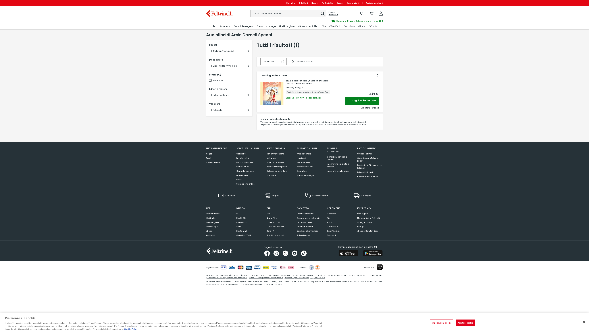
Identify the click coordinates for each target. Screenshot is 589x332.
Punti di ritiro (327, 3)
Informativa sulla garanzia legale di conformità (346, 275)
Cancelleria (332, 226)
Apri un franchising (275, 153)
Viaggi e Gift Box (365, 222)
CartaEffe (290, 3)
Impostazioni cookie (441, 322)
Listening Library (221, 95)
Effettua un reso (304, 162)
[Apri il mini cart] (371, 13)
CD (237, 213)
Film (268, 213)
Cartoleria (331, 213)
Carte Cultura (242, 166)
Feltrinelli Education (366, 172)
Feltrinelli (217, 110)
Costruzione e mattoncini (308, 218)
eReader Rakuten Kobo (367, 231)
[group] (338, 21)
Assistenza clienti (374, 3)
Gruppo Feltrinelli (365, 153)
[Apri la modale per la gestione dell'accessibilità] (380, 267)
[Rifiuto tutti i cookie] (584, 322)
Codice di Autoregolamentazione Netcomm (266, 278)
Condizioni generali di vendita (337, 158)
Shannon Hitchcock (318, 80)
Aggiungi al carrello (364, 100)
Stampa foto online (245, 184)
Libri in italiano (212, 213)
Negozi (315, 3)
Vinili (238, 226)
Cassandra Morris (303, 83)
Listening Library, (293, 87)
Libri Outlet (211, 218)
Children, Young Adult (223, 51)
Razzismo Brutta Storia (368, 176)
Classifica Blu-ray (275, 226)
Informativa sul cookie (216, 278)
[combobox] (288, 13)
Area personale (304, 153)
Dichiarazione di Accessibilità (218, 275)
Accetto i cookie (465, 322)
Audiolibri (210, 235)
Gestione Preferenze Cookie (236, 278)
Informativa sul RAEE (374, 275)
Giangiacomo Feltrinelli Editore (368, 159)
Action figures (303, 235)
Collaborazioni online (277, 171)
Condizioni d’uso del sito (252, 275)
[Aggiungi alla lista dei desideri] (377, 75)
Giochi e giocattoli (305, 213)
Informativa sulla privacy (339, 171)
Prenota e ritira (243, 158)
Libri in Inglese (212, 222)
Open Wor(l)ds (334, 231)
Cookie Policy (130, 328)
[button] (322, 14)
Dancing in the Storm (273, 75)
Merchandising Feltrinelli (368, 218)
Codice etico (236, 275)
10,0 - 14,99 (218, 80)
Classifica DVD (273, 222)
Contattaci (302, 171)
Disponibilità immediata (225, 66)
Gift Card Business (275, 162)
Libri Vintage (212, 226)
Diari (329, 218)
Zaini (329, 222)
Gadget (361, 226)
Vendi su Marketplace (277, 166)
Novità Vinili (241, 231)
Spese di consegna (306, 175)
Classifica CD (242, 222)
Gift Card (303, 3)
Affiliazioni (271, 158)
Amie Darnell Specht (298, 80)
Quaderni (331, 235)
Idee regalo (362, 213)
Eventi (340, 3)
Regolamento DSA (317, 278)
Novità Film (272, 218)
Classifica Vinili (243, 235)
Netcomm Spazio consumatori (297, 278)
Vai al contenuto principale (219, 3)
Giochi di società (305, 226)
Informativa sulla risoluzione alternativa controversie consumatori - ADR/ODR (294, 275)
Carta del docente (245, 171)
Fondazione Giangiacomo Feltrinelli (369, 166)
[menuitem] (214, 26)
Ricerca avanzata (333, 13)
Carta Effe (241, 153)
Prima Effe (271, 175)
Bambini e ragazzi (275, 235)
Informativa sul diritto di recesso (338, 165)
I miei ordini (302, 158)
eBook (209, 231)
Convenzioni (353, 3)
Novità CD (241, 218)
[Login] (380, 13)
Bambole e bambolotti (307, 231)
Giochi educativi (304, 222)
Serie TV (270, 231)
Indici (239, 179)
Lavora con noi (213, 162)
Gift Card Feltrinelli (244, 162)
